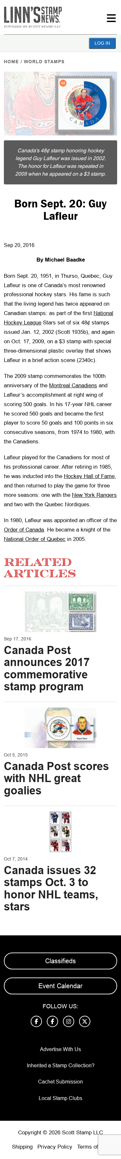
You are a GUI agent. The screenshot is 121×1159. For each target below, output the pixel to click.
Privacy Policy (54, 1147)
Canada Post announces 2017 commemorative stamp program (47, 668)
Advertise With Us (60, 1049)
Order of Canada (24, 530)
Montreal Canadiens (73, 385)
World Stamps (44, 61)
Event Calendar (60, 985)
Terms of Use (93, 1147)
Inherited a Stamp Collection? (61, 1065)
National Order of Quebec (35, 539)
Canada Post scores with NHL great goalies (56, 778)
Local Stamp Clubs (60, 1098)
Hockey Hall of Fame (89, 476)
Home (11, 61)
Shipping (22, 1147)
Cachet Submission (60, 1081)
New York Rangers (94, 495)
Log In (102, 43)
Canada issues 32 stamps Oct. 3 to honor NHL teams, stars (51, 888)
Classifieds (60, 961)
